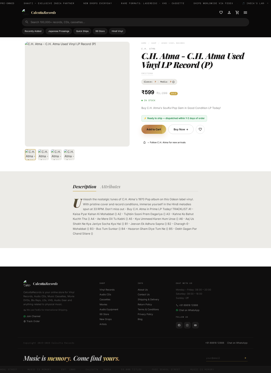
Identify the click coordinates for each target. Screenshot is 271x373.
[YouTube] (195, 325)
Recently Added (33, 31)
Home (143, 43)
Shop (153, 43)
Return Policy (145, 304)
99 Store (100, 31)
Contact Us (144, 294)
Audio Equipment (109, 309)
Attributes (110, 186)
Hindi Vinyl (117, 31)
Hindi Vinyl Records (173, 43)
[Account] (229, 12)
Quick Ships (82, 31)
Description (84, 186)
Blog (140, 319)
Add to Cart (154, 129)
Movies (103, 304)
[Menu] (245, 12)
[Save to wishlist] (200, 129)
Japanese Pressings (58, 31)
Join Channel (33, 316)
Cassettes (105, 299)
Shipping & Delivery (148, 299)
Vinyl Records (107, 289)
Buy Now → (181, 129)
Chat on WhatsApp (189, 310)
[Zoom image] (124, 141)
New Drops (106, 319)
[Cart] (237, 12)
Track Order (33, 321)
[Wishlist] (221, 12)
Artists (103, 324)
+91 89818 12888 (188, 305)
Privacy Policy (145, 314)
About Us (143, 289)
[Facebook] (179, 325)
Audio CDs (105, 294)
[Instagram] (187, 325)
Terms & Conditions (148, 309)
